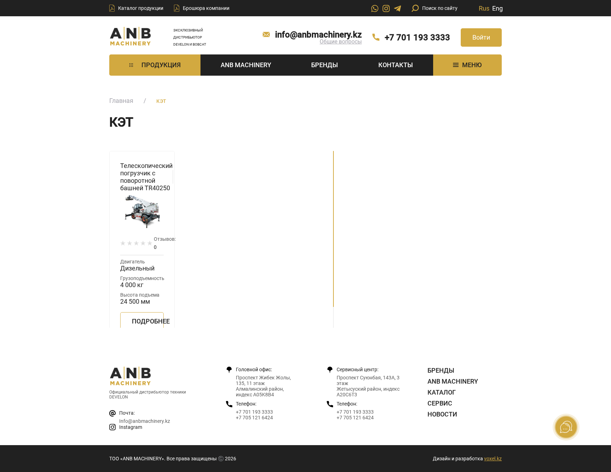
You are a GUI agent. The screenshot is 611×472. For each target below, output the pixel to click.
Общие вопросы (341, 41)
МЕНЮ (472, 65)
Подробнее (148, 321)
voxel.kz (493, 458)
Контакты (395, 65)
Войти (481, 37)
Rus (484, 8)
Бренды (324, 65)
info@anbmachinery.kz (318, 34)
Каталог (441, 392)
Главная (121, 100)
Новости (442, 414)
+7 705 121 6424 (254, 417)
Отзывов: (165, 243)
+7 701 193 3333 (417, 37)
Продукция (161, 65)
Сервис (439, 403)
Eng (497, 8)
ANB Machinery (246, 65)
